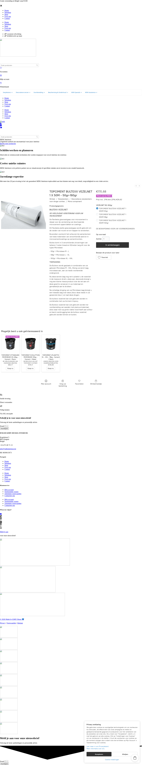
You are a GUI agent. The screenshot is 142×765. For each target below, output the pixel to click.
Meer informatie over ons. (96, 749)
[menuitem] (136, 185)
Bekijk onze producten (8, 144)
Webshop (7, 12)
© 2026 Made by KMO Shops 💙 (12, 619)
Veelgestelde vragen (11, 492)
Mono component (75, 201)
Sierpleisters (63, 199)
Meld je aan (4, 532)
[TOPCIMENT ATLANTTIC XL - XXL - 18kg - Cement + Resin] (51, 343)
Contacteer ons (9, 496)
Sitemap (20, 623)
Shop (6, 14)
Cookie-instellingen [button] (112, 760)
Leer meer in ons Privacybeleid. (98, 746)
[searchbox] (19, 65)
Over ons (7, 16)
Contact (7, 18)
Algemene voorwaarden (12, 494)
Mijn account (46, 384)
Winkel (52, 199)
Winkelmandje (96, 384)
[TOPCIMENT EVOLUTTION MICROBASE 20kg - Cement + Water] (30, 343)
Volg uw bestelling (63, 385)
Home (6, 10)
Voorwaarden (11, 623)
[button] (103, 257)
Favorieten (79, 384)
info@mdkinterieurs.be (8, 449)
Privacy (2, 623)
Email (2, 426)
